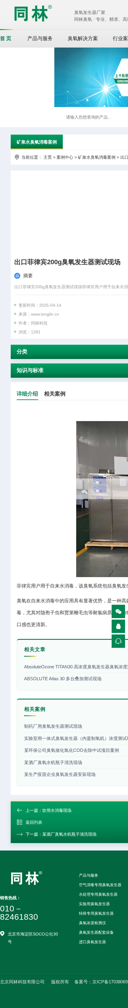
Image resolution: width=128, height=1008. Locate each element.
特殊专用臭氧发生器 (96, 913)
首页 (6, 38)
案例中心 (65, 157)
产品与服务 (40, 38)
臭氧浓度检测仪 (92, 923)
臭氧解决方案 (83, 38)
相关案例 (54, 394)
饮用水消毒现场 (56, 810)
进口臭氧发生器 (92, 942)
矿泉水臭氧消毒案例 (37, 141)
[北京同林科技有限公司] (33, 12)
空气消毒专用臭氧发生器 (100, 885)
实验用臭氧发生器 (94, 904)
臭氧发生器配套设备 (96, 932)
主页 (47, 157)
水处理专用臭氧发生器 (98, 894)
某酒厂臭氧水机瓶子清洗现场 (69, 834)
